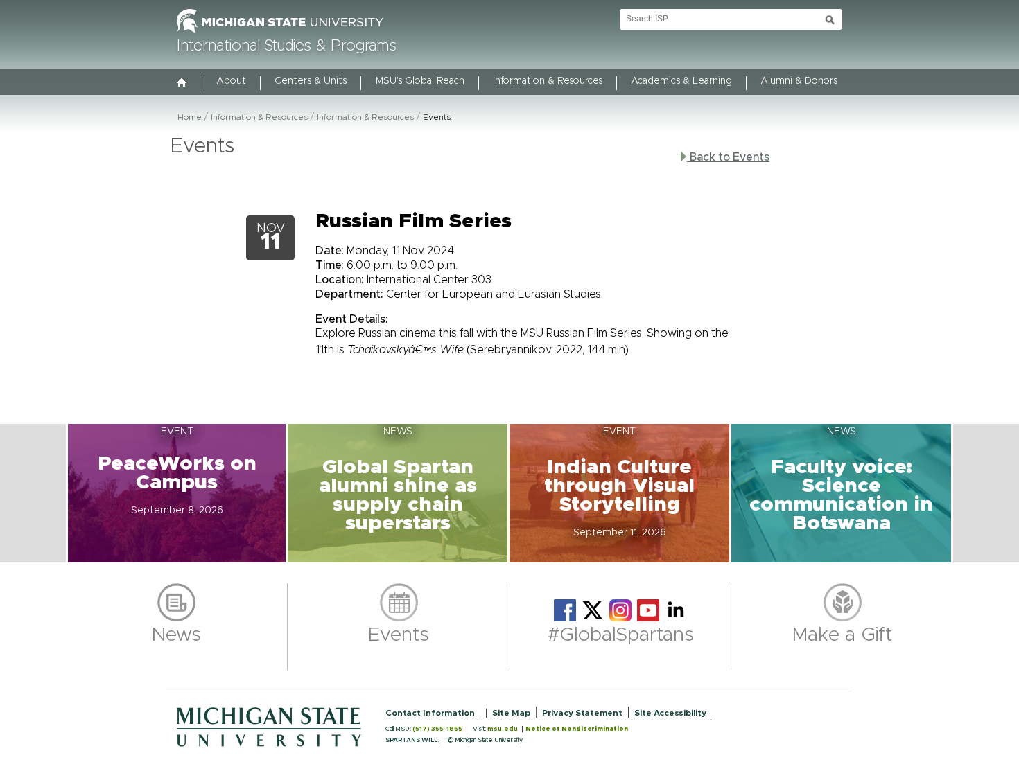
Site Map (511, 713)
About (231, 81)
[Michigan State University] (280, 33)
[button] (177, 493)
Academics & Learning (681, 81)
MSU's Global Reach (420, 81)
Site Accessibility (670, 713)
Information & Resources (547, 81)
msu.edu (502, 729)
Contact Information (430, 713)
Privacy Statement (582, 713)
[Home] (182, 84)
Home (189, 117)
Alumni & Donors (798, 81)
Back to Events (728, 157)
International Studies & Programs (287, 46)
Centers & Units (311, 81)
